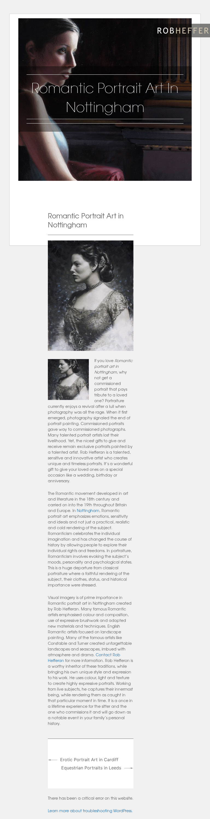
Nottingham (88, 510)
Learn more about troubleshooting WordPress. (90, 810)
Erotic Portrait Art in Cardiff (89, 759)
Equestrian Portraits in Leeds (91, 767)
